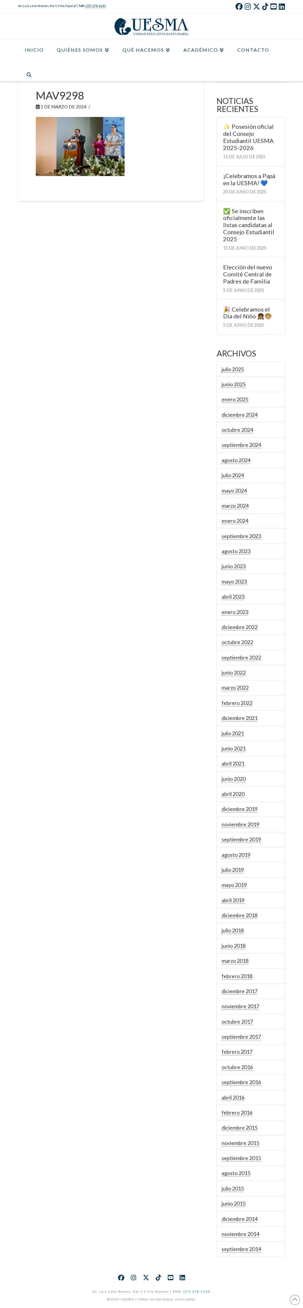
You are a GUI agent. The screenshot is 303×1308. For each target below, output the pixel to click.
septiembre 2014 (241, 1249)
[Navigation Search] (28, 71)
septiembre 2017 (241, 1036)
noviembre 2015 (240, 1143)
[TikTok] (265, 6)
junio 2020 (234, 779)
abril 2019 (233, 900)
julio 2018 (233, 930)
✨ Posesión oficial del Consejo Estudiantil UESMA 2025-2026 (248, 137)
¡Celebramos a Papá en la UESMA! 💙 (249, 179)
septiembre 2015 (241, 1158)
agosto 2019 (236, 854)
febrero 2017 (237, 1051)
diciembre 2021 (239, 718)
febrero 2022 (237, 703)
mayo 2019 (234, 885)
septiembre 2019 (241, 839)
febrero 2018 (237, 976)
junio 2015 (234, 1203)
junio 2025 (234, 384)
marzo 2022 (235, 687)
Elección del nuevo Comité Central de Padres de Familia (247, 274)
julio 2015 (233, 1188)
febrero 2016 (237, 1112)
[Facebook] (239, 6)
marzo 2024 (235, 505)
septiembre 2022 (241, 657)
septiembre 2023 (241, 536)
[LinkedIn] (282, 6)
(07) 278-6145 (96, 6)
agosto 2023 (236, 551)
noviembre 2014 (240, 1234)
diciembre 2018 (239, 915)
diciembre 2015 (239, 1127)
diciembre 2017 (239, 991)
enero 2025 (235, 399)
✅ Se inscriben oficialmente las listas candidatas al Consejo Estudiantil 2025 (248, 225)
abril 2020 (233, 794)
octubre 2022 (237, 642)
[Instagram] (248, 6)
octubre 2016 (237, 1067)
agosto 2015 (236, 1173)
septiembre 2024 (241, 445)
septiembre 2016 (241, 1082)
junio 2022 (234, 672)
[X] (256, 6)
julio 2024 (233, 475)
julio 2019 (233, 869)
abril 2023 (233, 596)
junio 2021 (234, 748)
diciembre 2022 (239, 627)
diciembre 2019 (239, 809)
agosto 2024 (236, 460)
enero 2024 (235, 520)
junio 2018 (234, 945)
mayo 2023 (234, 581)
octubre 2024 (237, 429)
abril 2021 (233, 763)
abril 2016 (233, 1097)
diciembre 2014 (239, 1219)
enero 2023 (235, 612)
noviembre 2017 (240, 1006)
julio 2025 (233, 369)
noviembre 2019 (240, 824)
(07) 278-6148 (196, 1291)
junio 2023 (234, 566)
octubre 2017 (237, 1021)
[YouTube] (273, 6)
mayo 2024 (234, 490)
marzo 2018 (235, 960)
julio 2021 (233, 733)
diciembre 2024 (239, 414)
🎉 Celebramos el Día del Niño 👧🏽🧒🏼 (247, 313)
